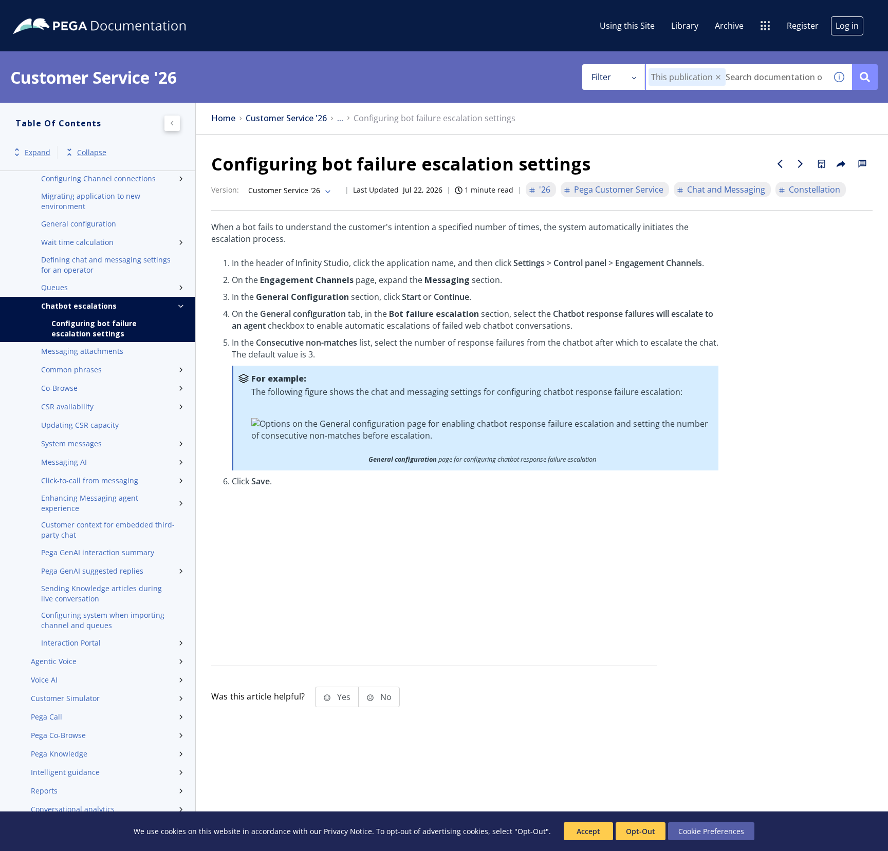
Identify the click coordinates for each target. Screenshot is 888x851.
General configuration (78, 224)
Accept (588, 831)
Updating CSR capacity (80, 425)
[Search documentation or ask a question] (865, 77)
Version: (225, 190)
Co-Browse (59, 388)
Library (684, 25)
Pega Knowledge (59, 754)
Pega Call (46, 717)
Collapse (91, 152)
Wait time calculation (77, 242)
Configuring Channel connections (98, 178)
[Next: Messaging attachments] (800, 164)
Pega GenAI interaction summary (97, 552)
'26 (544, 189)
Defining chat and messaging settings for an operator (106, 265)
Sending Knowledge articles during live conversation (101, 593)
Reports (44, 791)
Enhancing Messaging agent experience (89, 503)
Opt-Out (640, 831)
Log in (847, 25)
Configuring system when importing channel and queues (102, 620)
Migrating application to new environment (90, 201)
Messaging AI (64, 462)
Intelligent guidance (65, 772)
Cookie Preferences (711, 831)
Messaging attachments (82, 351)
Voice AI (44, 680)
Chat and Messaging (726, 189)
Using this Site (627, 25)
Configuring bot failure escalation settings (94, 328)
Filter (601, 77)
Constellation (814, 189)
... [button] (340, 118)
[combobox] (736, 77)
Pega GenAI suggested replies (92, 571)
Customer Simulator (65, 698)
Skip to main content (46, 11)
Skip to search (124, 11)
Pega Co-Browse (58, 735)
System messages (71, 443)
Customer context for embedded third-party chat (108, 530)
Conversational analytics (73, 809)
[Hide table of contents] (172, 123)
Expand (37, 152)
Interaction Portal (71, 643)
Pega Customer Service (618, 189)
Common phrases (71, 369)
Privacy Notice (348, 831)
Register (803, 25)
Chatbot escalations (79, 306)
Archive (729, 25)
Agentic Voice (54, 661)
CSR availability (67, 406)
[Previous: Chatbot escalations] (780, 164)
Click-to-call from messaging (89, 480)
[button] (718, 77)
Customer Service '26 (286, 118)
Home (223, 118)
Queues (54, 287)
